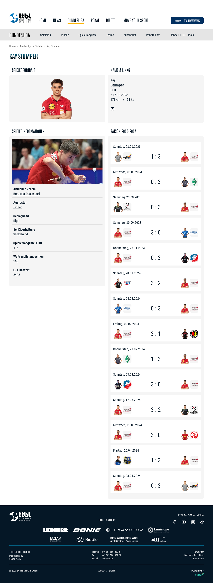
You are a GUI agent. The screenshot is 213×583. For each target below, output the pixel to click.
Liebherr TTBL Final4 (182, 35)
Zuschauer (130, 35)
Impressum (198, 558)
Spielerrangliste (88, 35)
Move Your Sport (135, 20)
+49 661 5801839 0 (111, 552)
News (57, 20)
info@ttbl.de (107, 558)
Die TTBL (111, 20)
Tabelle (65, 35)
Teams (110, 35)
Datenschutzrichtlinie (194, 555)
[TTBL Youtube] (184, 522)
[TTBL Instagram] (193, 522)
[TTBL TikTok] (202, 522)
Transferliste (153, 35)
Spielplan (45, 35)
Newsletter (199, 552)
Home (42, 20)
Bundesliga (76, 20)
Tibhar (17, 207)
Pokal (95, 20)
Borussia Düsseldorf (26, 194)
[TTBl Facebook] (174, 522)
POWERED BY (197, 570)
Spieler (39, 46)
